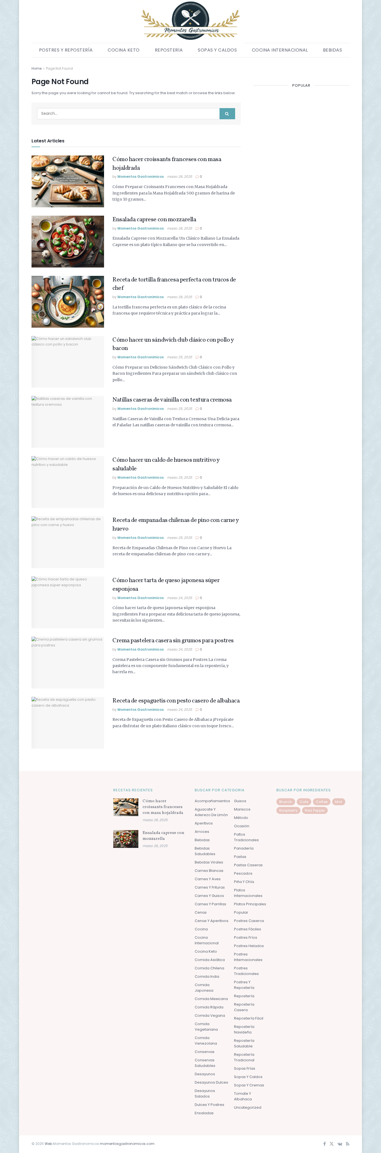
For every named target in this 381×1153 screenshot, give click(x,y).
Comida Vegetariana (206, 1026)
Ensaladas (204, 1113)
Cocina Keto (124, 50)
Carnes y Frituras (210, 887)
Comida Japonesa (204, 987)
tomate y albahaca (243, 1096)
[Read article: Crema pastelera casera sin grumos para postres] (68, 663)
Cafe (304, 801)
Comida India (207, 976)
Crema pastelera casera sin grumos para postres (173, 640)
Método (241, 817)
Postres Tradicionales (246, 970)
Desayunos (205, 1074)
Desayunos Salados (205, 1093)
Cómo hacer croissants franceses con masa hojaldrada (166, 163)
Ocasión (241, 826)
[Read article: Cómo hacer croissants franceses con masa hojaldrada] (68, 181)
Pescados (243, 873)
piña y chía (244, 881)
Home (37, 68)
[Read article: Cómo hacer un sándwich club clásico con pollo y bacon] (68, 362)
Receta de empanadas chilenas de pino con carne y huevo (175, 524)
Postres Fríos (245, 937)
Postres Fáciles (247, 929)
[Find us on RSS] (347, 1144)
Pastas (240, 856)
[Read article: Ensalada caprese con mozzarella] (68, 241)
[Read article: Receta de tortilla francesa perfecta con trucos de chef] (68, 302)
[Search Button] (227, 113)
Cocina (201, 929)
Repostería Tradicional (244, 1057)
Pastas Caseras (248, 865)
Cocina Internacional (280, 50)
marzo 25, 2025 (179, 357)
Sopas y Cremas (249, 1085)
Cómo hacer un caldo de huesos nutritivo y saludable (166, 464)
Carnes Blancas (209, 870)
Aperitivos (204, 823)
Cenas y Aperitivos (211, 920)
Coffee (322, 801)
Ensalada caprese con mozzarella (154, 219)
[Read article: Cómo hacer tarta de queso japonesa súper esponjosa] (68, 602)
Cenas (201, 912)
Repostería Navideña (244, 1029)
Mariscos (242, 809)
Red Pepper (315, 810)
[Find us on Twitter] (331, 1144)
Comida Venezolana (206, 1040)
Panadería (244, 848)
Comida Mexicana (211, 998)
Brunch (285, 801)
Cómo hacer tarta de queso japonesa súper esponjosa (166, 584)
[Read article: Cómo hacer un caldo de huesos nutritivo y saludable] (68, 482)
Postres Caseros (249, 920)
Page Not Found (59, 68)
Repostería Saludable (244, 1043)
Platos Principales (250, 904)
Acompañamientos (212, 801)
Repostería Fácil (248, 1018)
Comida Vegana (210, 1015)
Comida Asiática (210, 959)
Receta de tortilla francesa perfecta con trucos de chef (174, 284)
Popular (241, 912)
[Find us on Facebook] (324, 1144)
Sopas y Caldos (217, 50)
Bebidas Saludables (205, 851)
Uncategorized (247, 1107)
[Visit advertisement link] (301, 69)
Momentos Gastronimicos (140, 176)
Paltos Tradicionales (246, 837)
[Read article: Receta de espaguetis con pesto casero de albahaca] (68, 723)
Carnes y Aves (208, 879)
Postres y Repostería (66, 50)
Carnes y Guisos (209, 895)
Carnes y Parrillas (210, 904)
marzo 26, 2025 (179, 176)
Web (48, 1143)
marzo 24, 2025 (179, 597)
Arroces (202, 831)
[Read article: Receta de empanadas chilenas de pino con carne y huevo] (68, 542)
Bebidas (332, 50)
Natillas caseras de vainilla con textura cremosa (172, 400)
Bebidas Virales (209, 862)
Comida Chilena (209, 968)
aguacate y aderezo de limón (211, 812)
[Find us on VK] (339, 1144)
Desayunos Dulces (211, 1082)
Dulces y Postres (209, 1104)
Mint (339, 801)
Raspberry (288, 810)
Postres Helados (249, 945)
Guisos (240, 801)
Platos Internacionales (248, 892)
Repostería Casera (244, 1007)
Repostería (169, 50)
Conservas (204, 1051)
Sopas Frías (244, 1068)
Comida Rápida (209, 1007)
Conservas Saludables (205, 1062)
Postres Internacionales (248, 957)
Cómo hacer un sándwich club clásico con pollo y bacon (172, 344)
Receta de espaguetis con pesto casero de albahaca (176, 701)
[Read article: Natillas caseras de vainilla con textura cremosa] (68, 422)
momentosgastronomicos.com (127, 1143)
